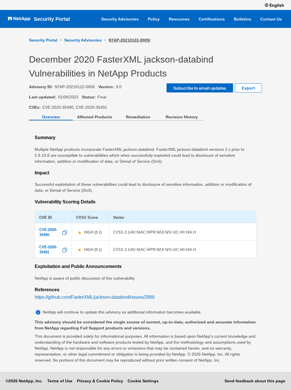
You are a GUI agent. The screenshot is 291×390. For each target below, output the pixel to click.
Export (248, 88)
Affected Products (94, 117)
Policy (154, 19)
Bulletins (242, 19)
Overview (51, 117)
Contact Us (271, 19)
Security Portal (52, 19)
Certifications (212, 19)
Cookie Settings (143, 381)
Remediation (138, 117)
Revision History (182, 117)
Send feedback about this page (255, 381)
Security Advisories (120, 19)
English (276, 5)
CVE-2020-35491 (48, 249)
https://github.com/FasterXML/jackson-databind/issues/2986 (95, 297)
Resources (179, 19)
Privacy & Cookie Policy (100, 381)
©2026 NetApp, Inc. (24, 381)
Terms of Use (59, 381)
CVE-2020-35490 (48, 232)
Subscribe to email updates (199, 88)
